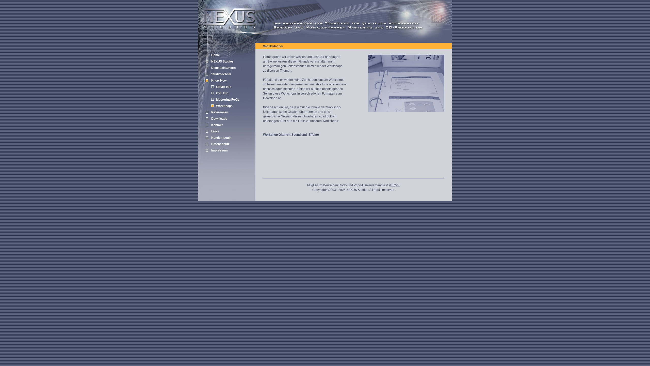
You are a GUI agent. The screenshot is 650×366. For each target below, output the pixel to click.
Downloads (219, 118)
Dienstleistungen (223, 68)
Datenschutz (220, 144)
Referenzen (219, 112)
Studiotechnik (221, 74)
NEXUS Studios (222, 61)
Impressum (219, 150)
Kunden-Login (221, 138)
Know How (218, 80)
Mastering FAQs (227, 99)
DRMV (394, 185)
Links (215, 131)
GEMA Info (223, 87)
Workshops (224, 106)
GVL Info (222, 93)
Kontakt (217, 125)
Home (215, 55)
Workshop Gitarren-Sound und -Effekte (291, 134)
